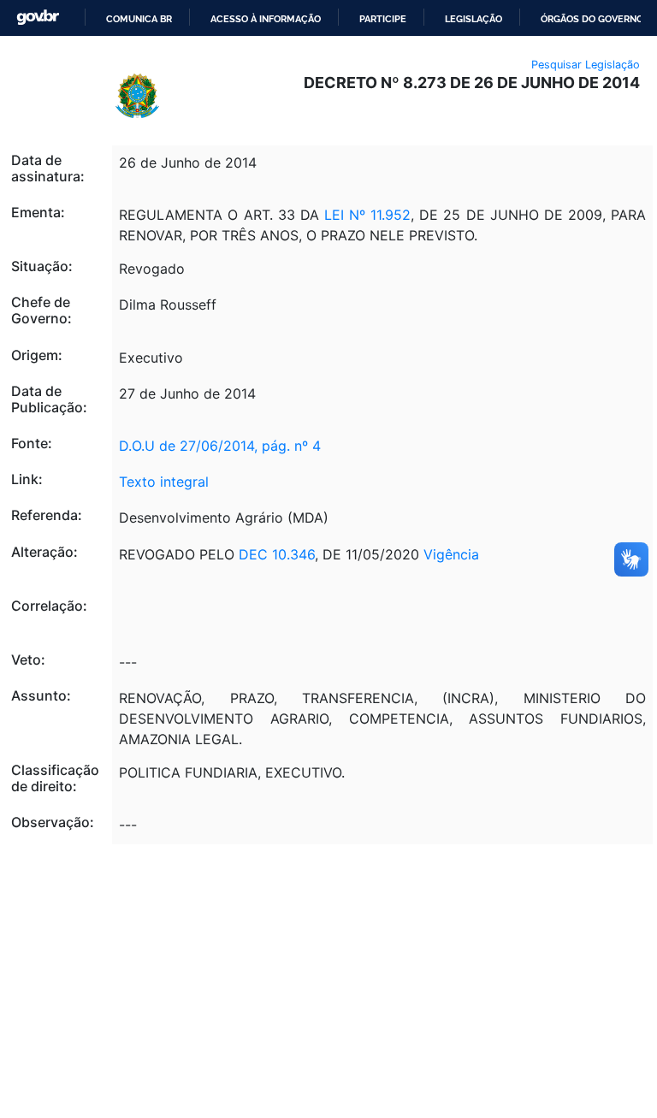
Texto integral (164, 481)
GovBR (37, 17)
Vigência (451, 554)
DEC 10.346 (277, 554)
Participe (382, 19)
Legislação (473, 19)
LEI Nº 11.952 (365, 214)
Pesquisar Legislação (585, 64)
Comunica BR (139, 19)
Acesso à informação (265, 19)
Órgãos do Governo (592, 19)
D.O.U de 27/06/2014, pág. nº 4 (220, 445)
